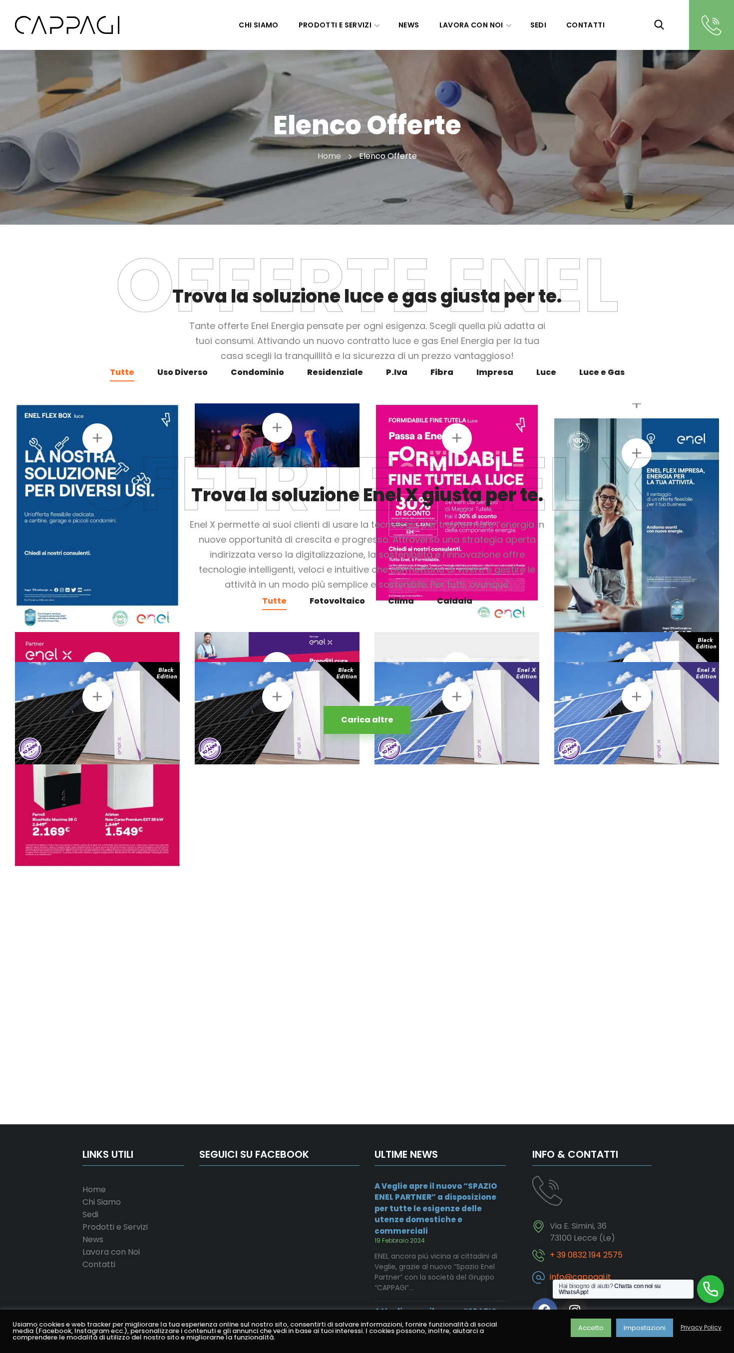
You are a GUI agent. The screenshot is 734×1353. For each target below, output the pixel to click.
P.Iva (396, 372)
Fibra (441, 372)
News (92, 1239)
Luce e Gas (602, 372)
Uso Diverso (182, 372)
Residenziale (335, 372)
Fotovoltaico (337, 601)
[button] (659, 24)
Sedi (90, 1214)
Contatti (98, 1264)
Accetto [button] (591, 1328)
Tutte (122, 372)
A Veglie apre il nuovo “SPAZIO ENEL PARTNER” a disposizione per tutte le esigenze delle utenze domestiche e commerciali (435, 1208)
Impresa (494, 372)
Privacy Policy (701, 1328)
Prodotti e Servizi (115, 1227)
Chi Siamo (101, 1202)
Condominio (257, 372)
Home (329, 156)
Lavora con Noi (111, 1252)
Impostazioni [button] (645, 1328)
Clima (401, 601)
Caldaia (454, 601)
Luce (546, 372)
